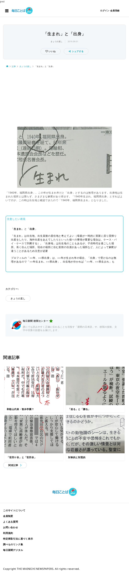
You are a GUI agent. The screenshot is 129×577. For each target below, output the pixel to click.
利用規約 (8, 533)
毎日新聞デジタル (13, 550)
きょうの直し (57, 41)
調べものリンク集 (13, 544)
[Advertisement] (64, 97)
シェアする (78, 51)
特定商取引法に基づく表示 (18, 538)
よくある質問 (10, 521)
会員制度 (8, 516)
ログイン (104, 10)
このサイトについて (14, 510)
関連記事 (13, 465)
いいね (52, 51)
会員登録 (115, 10)
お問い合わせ (10, 527)
